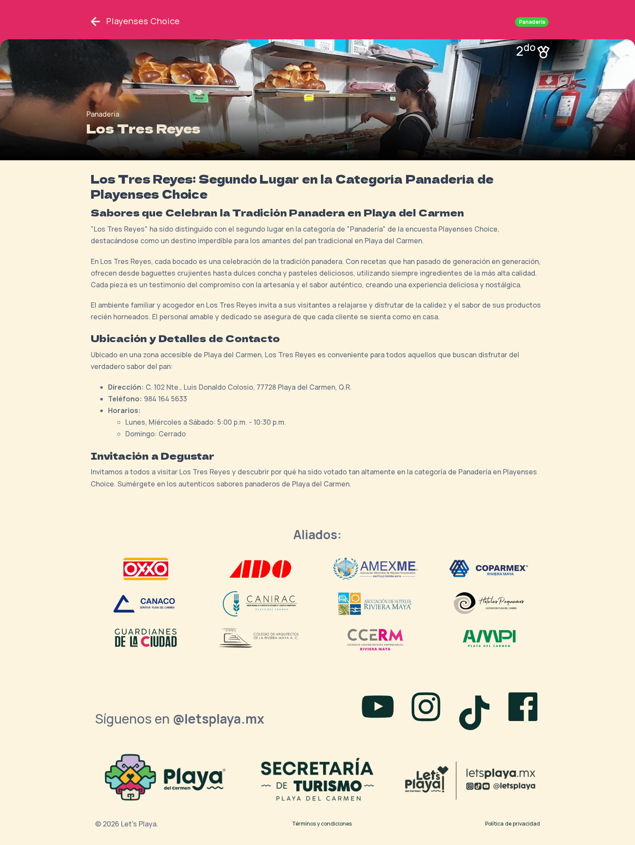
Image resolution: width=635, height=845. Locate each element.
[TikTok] (478, 708)
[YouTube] (377, 708)
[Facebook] (522, 708)
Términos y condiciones (322, 823)
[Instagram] (426, 708)
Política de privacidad (512, 823)
